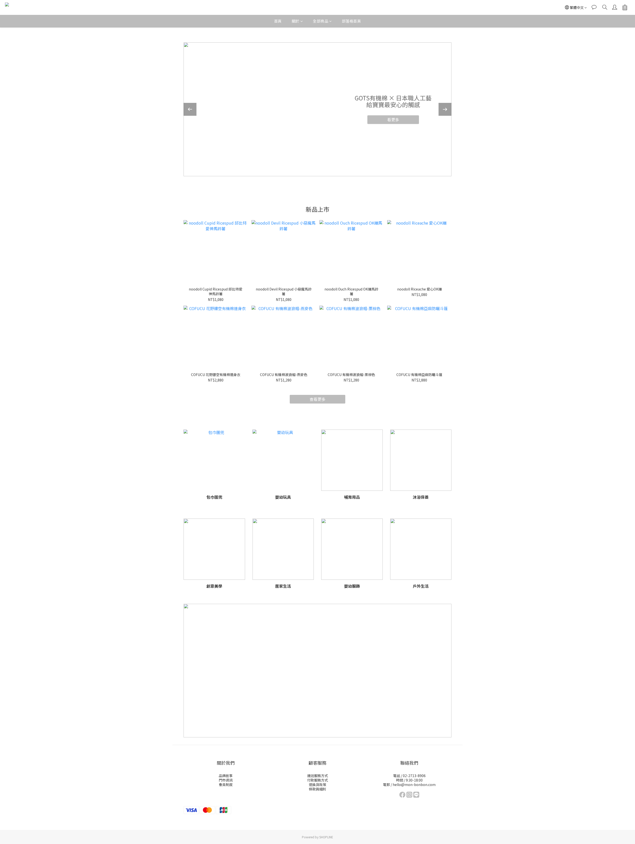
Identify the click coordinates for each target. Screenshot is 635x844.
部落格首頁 (351, 21)
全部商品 (320, 21)
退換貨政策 (317, 784)
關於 (295, 21)
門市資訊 (226, 780)
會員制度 (226, 784)
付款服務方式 (317, 780)
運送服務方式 (317, 775)
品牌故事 (226, 775)
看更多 (393, 119)
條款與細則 (317, 788)
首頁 (278, 21)
